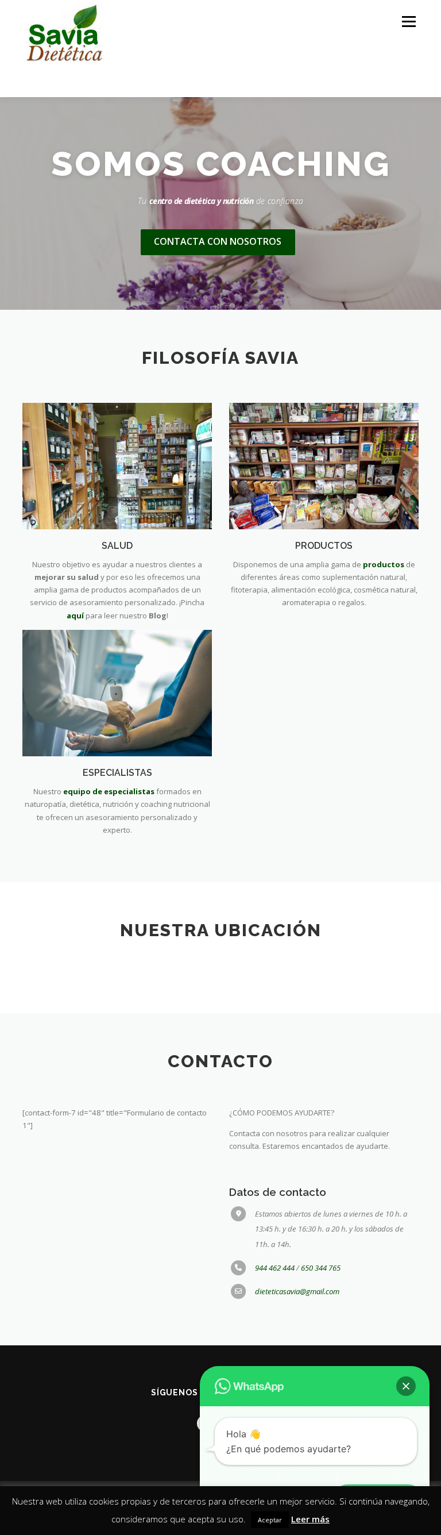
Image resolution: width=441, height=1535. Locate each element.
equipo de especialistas (108, 791)
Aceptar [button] (270, 1519)
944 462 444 (275, 1268)
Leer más (310, 1519)
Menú (409, 21)
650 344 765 (321, 1268)
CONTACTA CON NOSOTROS (217, 241)
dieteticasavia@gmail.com (297, 1291)
